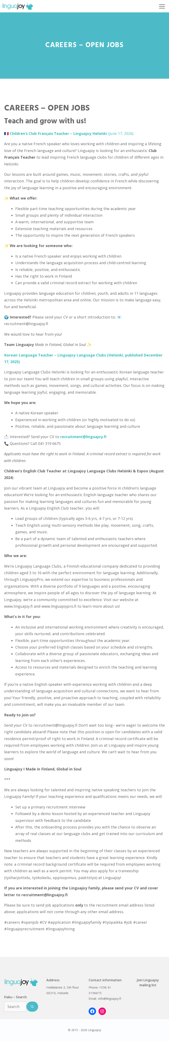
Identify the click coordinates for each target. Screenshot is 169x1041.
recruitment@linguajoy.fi (55, 725)
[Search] (32, 1007)
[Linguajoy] (17, 6)
